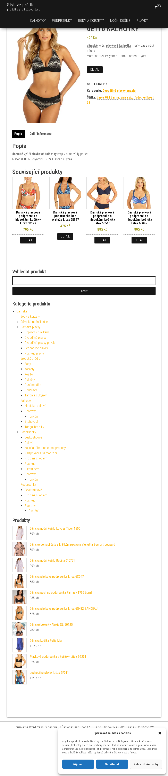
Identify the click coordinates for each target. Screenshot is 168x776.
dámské (92, 45)
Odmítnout (112, 764)
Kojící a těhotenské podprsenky (45, 448)
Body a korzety (91, 21)
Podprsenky (62, 21)
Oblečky (30, 380)
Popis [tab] (18, 134)
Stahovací (31, 422)
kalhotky (125, 45)
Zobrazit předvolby (146, 764)
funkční (33, 416)
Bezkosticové (33, 437)
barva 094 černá (108, 97)
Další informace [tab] (41, 134)
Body (28, 364)
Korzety (29, 369)
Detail (94, 69)
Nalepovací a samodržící (41, 453)
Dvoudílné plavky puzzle (119, 91)
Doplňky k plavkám (37, 332)
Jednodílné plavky (36, 348)
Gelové (29, 443)
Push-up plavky (34, 353)
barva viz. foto (130, 97)
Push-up (30, 464)
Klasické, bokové (35, 406)
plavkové (112, 45)
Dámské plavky (30, 327)
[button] (160, 733)
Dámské (21, 311)
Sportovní (31, 411)
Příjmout (78, 764)
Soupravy (31, 390)
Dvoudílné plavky (35, 338)
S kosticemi (32, 469)
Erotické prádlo (30, 358)
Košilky (29, 374)
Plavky (142, 21)
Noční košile (120, 21)
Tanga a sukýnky (36, 395)
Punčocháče (33, 385)
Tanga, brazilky (34, 427)
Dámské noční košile (34, 322)
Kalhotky (38, 21)
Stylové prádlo (21, 4)
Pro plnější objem (36, 458)
